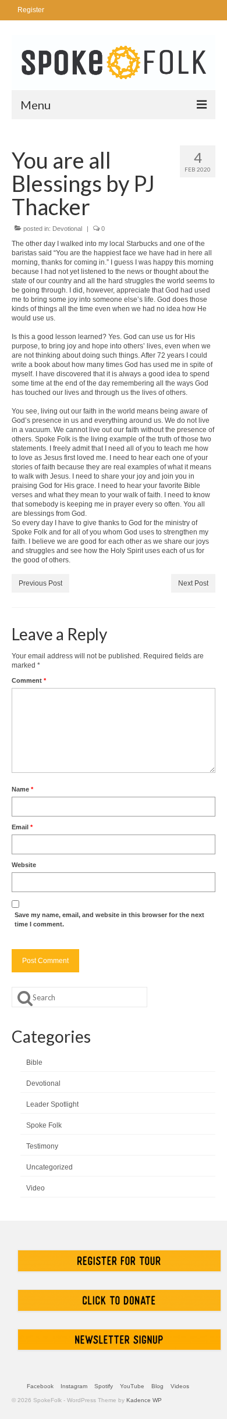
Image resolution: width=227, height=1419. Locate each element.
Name (22, 789)
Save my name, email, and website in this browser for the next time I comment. (109, 919)
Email (22, 826)
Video (35, 1188)
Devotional (67, 228)
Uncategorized (49, 1167)
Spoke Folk (44, 1125)
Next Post (193, 583)
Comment (29, 680)
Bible (34, 1062)
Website (24, 864)
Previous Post (40, 583)
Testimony (42, 1146)
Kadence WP (144, 1400)
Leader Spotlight (52, 1104)
